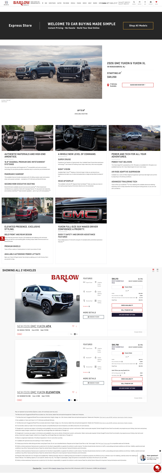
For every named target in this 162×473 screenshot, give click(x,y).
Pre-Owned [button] (66, 3)
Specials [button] (73, 3)
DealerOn (54, 468)
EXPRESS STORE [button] (102, 3)
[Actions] (76, 326)
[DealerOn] (37, 468)
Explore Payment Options (127, 315)
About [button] (89, 3)
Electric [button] (59, 3)
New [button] (46, 3)
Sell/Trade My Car (127, 310)
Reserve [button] (95, 3)
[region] (127, 298)
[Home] (42, 3)
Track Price (128, 287)
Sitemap (59, 468)
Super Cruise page (105, 443)
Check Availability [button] (127, 305)
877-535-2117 (103, 468)
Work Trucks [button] (52, 3)
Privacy (63, 468)
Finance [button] (79, 3)
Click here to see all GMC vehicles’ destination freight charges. (116, 417)
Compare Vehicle (138, 332)
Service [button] (84, 3)
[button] (78, 298)
